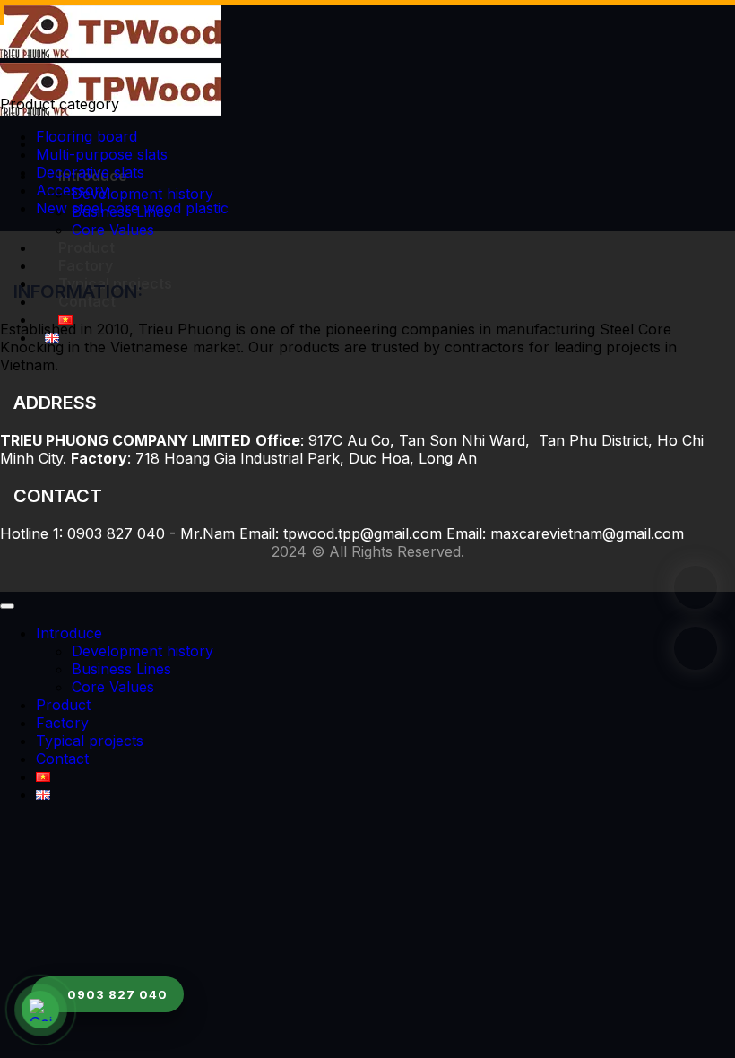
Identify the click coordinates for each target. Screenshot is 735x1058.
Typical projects (89, 741)
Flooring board (86, 136)
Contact (62, 758)
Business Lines (121, 669)
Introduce (69, 633)
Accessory (72, 190)
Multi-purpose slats (102, 154)
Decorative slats (90, 172)
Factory (85, 265)
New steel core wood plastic (132, 208)
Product (86, 247)
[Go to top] (7, 606)
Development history (142, 194)
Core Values (113, 229)
